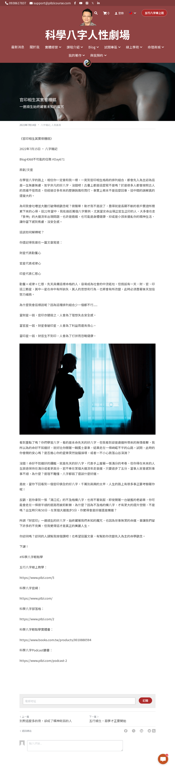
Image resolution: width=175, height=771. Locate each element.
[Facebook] (125, 731)
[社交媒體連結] (75, 3)
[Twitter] (133, 731)
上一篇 (25, 716)
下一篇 (92, 716)
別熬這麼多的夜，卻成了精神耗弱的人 (45, 721)
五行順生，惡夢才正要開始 (107, 721)
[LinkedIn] (141, 731)
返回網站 (26, 731)
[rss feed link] (154, 731)
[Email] (149, 731)
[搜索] (96, 13)
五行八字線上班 (154, 13)
